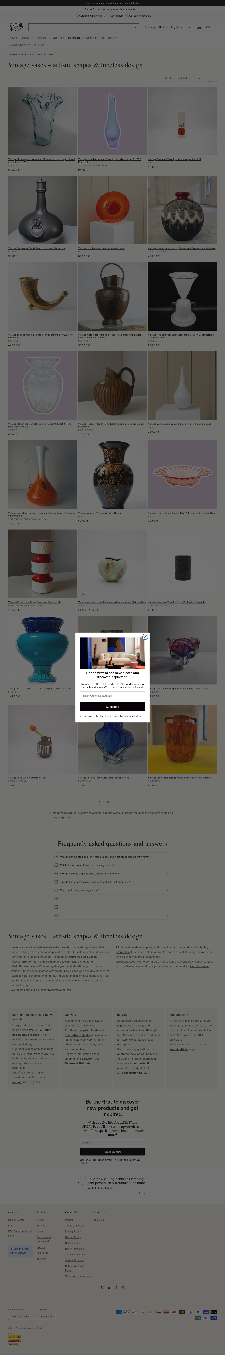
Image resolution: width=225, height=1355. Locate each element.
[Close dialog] (145, 637)
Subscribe (112, 706)
